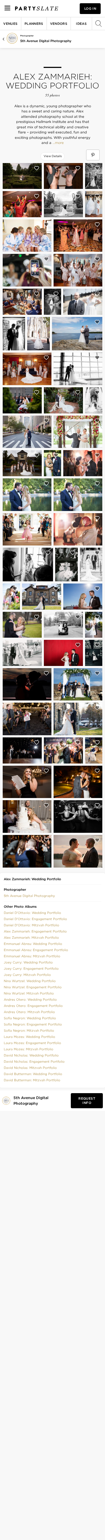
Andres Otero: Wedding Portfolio (30, 999)
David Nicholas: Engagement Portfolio (34, 1061)
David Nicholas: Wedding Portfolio (31, 1055)
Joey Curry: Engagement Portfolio (31, 968)
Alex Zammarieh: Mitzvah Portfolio (31, 937)
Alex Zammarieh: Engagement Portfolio (35, 931)
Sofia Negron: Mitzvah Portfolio (29, 1030)
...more (57, 143)
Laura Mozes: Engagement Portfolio (32, 1043)
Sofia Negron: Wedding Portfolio (30, 1018)
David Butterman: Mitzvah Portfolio (32, 1080)
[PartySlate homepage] (36, 8)
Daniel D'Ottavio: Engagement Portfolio (35, 919)
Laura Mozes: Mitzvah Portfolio (28, 1049)
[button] (29, 895)
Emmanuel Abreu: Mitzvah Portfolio (32, 956)
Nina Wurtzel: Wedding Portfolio (30, 981)
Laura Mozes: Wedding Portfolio (29, 1037)
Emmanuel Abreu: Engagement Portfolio (36, 950)
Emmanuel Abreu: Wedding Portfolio (33, 944)
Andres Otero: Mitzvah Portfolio (29, 1012)
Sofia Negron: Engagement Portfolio (33, 1024)
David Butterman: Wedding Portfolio (33, 1074)
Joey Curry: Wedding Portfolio (28, 962)
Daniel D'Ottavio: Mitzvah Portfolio (31, 925)
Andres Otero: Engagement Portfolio (33, 1006)
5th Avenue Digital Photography (45, 41)
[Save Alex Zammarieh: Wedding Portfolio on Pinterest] (93, 155)
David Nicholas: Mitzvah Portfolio (30, 1068)
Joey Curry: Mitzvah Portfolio (27, 975)
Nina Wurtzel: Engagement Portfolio (33, 987)
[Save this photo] (36, 168)
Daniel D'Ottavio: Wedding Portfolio (32, 913)
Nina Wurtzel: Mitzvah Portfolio (29, 993)
